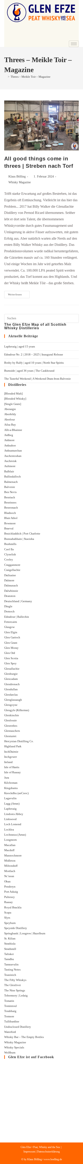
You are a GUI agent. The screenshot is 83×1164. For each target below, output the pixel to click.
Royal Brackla (12, 907)
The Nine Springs (14, 990)
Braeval (9, 528)
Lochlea (9, 829)
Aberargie (10, 409)
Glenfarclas (11, 694)
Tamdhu (9, 959)
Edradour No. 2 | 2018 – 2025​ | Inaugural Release (33, 354)
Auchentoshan (12, 456)
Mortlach (9, 871)
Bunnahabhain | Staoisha (19, 539)
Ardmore (9, 440)
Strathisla (9, 943)
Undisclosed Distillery (17, 1026)
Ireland (8, 762)
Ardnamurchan (13, 450)
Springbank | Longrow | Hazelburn (24, 933)
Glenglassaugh (13, 699)
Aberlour (9, 419)
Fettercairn (10, 621)
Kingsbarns (11, 788)
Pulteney (9, 897)
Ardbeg (8, 435)
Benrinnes (10, 502)
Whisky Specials (14, 1047)
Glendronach (12, 684)
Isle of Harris (11, 767)
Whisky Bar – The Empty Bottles (24, 1037)
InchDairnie (11, 751)
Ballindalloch (12, 476)
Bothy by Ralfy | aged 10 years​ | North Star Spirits (34, 362)
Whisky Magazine (19, 182)
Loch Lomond (12, 824)
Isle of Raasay (12, 772)
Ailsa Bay (10, 424)
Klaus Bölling (17, 176)
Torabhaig (10, 1011)
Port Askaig (11, 891)
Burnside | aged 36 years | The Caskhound (29, 370)
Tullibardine (11, 1021)
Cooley (8, 559)
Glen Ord (9, 653)
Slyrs (7, 917)
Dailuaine (10, 575)
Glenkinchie (11, 715)
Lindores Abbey (13, 814)
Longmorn (10, 839)
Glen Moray (11, 647)
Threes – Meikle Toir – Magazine (30, 76)
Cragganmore (12, 564)
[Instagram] (73, 37)
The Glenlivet (12, 985)
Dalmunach (11, 585)
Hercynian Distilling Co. (19, 741)
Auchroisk (10, 461)
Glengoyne (10, 704)
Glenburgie (11, 673)
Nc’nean (9, 876)
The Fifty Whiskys (15, 980)
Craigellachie (12, 570)
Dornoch (9, 611)
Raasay (8, 902)
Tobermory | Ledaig (16, 995)
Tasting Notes (12, 969)
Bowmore (10, 523)
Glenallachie (11, 668)
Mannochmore (13, 855)
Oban (7, 881)
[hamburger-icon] (74, 44)
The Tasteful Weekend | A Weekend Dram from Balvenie (37, 378)
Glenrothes (10, 725)
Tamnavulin (11, 964)
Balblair (9, 471)
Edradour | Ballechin (16, 616)
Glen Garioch (12, 637)
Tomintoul (10, 1006)
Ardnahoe (10, 445)
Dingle (8, 606)
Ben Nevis (10, 492)
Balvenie (9, 487)
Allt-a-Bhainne (13, 430)
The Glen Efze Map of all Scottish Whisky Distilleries (35, 326)
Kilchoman (10, 782)
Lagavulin (10, 798)
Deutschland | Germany (18, 601)
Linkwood (10, 819)
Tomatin (9, 1000)
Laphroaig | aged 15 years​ (19, 346)
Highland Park (12, 746)
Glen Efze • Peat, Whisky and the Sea (40, 1147)
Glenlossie (10, 720)
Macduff (9, 850)
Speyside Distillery (15, 928)
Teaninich (10, 975)
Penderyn (9, 886)
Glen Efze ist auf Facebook (31, 1057)
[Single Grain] (12, 404)
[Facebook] (61, 37)
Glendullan (11, 689)
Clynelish (10, 554)
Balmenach (11, 481)
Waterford (10, 1032)
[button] (10, 29)
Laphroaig (10, 808)
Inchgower (10, 756)
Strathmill (10, 949)
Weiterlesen (19, 293)
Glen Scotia (11, 658)
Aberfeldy (10, 414)
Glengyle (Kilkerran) (16, 710)
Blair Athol (10, 518)
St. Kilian (9, 938)
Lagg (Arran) (11, 803)
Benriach (9, 497)
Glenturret (10, 736)
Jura (6, 777)
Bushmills (10, 544)
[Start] (5, 76)
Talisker (9, 954)
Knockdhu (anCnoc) (16, 793)
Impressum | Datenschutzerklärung (41, 1151)
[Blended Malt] (13, 393)
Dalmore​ (9, 580)
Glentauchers (12, 730)
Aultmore (9, 466)
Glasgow (9, 627)
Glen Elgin (10, 632)
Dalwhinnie (11, 590)
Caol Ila (9, 549)
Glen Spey (10, 663)
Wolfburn (9, 1052)
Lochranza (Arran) (15, 834)
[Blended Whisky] (15, 398)
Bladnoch (10, 513)
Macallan (9, 845)
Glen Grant (10, 642)
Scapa (7, 912)
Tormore (9, 1016)
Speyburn (10, 923)
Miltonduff (10, 865)
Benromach (11, 507)
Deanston (9, 596)
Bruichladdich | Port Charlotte (22, 533)
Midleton (9, 860)
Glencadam (11, 679)
